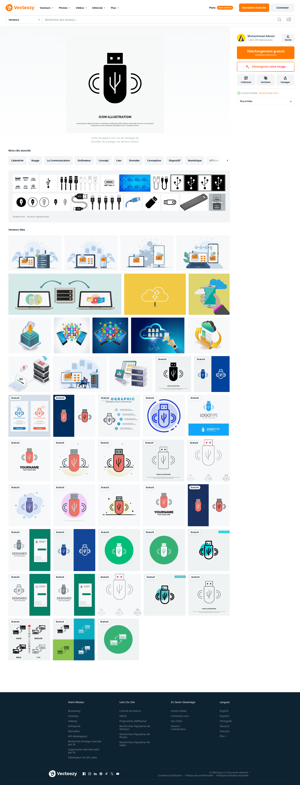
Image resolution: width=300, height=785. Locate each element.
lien (118, 160)
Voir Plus (217, 202)
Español (224, 716)
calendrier (17, 160)
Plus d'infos (246, 101)
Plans (212, 7)
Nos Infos (176, 721)
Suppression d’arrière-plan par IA (83, 751)
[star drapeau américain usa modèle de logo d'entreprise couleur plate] (209, 595)
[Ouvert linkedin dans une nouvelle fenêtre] (95, 773)
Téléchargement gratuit (266, 52)
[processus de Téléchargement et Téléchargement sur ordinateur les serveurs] (29, 335)
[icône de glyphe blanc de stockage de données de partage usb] (119, 550)
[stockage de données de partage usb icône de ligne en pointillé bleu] (164, 416)
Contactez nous (180, 716)
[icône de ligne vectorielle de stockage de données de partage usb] (163, 460)
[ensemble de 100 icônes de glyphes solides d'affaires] (164, 550)
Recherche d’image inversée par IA (84, 743)
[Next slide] (224, 160)
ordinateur (84, 160)
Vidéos (80, 7)
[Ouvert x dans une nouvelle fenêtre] (112, 773)
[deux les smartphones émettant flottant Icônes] (72, 335)
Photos (63, 7)
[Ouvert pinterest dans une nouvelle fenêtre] (100, 773)
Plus (113, 7)
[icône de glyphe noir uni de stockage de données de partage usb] (173, 374)
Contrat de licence (130, 711)
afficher (214, 160)
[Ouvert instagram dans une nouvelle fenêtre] (89, 773)
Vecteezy (73, 716)
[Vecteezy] (20, 7)
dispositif (174, 160)
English (224, 711)
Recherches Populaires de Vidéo (134, 744)
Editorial (97, 7)
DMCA (123, 716)
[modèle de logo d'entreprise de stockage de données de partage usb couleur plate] (29, 460)
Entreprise (74, 726)
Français (225, 731)
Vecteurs (45, 7)
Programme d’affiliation (133, 721)
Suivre (288, 39)
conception (154, 160)
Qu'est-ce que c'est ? (268, 93)
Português (226, 721)
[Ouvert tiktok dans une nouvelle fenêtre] (106, 773)
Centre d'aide (179, 711)
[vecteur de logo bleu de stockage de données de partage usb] (209, 416)
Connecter (282, 7)
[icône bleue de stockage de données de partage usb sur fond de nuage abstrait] (29, 505)
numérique (195, 160)
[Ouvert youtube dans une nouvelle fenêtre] (117, 773)
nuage (35, 160)
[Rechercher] (279, 20)
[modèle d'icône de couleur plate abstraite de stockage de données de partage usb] (74, 460)
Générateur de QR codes (82, 757)
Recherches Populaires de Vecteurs (134, 727)
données (134, 160)
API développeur (78, 736)
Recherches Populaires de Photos (134, 735)
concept (104, 160)
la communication (58, 160)
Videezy (72, 721)
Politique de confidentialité (199, 775)
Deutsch (224, 726)
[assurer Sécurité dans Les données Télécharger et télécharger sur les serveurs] (131, 374)
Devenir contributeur (178, 727)
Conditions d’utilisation (170, 775)
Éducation (74, 731)
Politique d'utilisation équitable (232, 775)
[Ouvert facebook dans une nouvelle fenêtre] (84, 773)
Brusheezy (74, 711)
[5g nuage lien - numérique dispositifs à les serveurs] (29, 374)
